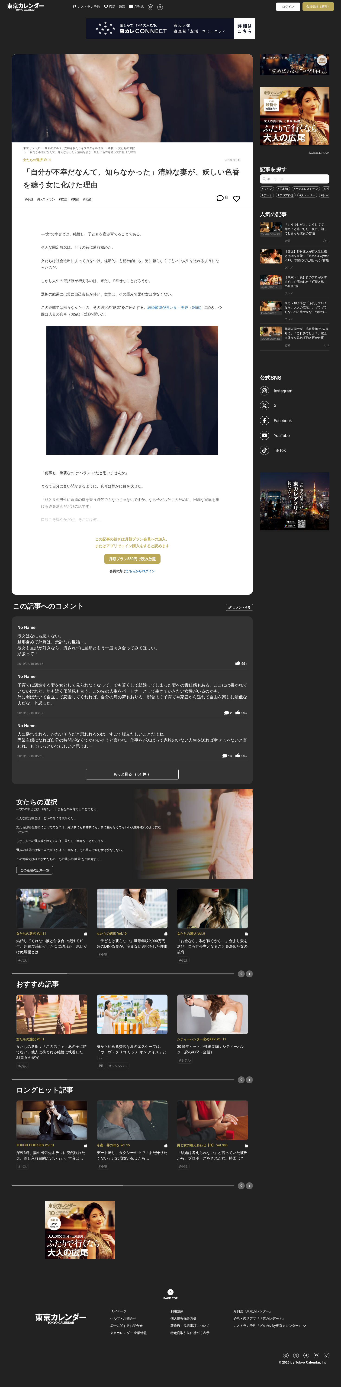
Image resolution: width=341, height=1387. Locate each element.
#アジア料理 (285, 195)
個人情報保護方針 (183, 1318)
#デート (267, 195)
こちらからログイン (140, 571)
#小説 (327, 189)
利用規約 (176, 1311)
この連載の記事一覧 (34, 870)
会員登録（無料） (318, 6)
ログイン (288, 6)
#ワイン (267, 189)
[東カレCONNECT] (170, 28)
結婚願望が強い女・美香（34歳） (175, 307)
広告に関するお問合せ (126, 1325)
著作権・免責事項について (189, 1325)
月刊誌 (138, 6)
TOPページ (118, 1311)
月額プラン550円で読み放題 (132, 558)
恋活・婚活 (116, 6)
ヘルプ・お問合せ (123, 1318)
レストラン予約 (88, 6)
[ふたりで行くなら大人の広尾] (295, 115)
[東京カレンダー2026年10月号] (80, 1229)
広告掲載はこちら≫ (319, 152)
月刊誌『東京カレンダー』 (252, 1311)
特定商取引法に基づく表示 (189, 1332)
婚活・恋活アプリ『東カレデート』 (259, 1318)
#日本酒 (283, 189)
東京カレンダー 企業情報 (128, 1332)
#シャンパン (329, 195)
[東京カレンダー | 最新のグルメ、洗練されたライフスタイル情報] (39, 7)
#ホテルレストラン (306, 189)
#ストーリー (307, 195)
